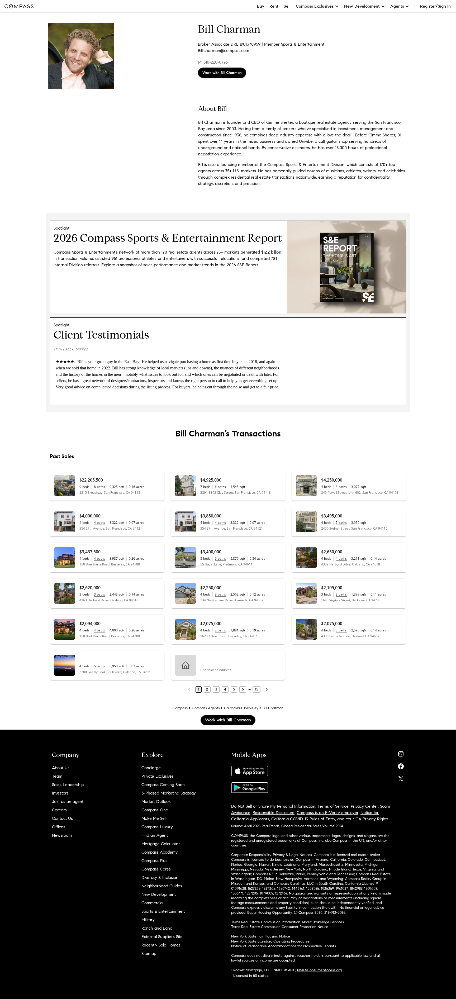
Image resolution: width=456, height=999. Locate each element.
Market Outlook (156, 801)
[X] (401, 777)
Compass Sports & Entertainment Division (305, 164)
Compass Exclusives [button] (315, 6)
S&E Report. (248, 264)
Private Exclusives (157, 776)
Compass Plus (154, 860)
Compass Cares (156, 869)
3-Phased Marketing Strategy (168, 793)
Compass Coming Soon (163, 784)
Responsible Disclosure (273, 812)
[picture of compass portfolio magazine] (346, 312)
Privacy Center (364, 806)
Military (148, 919)
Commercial (152, 902)
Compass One (154, 809)
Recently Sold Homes (160, 945)
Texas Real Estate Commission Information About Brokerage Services (287, 922)
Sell (287, 6)
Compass (180, 708)
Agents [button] (397, 6)
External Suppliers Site (162, 936)
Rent (273, 6)
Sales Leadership (68, 784)
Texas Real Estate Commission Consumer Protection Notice (279, 927)
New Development (158, 894)
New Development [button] (362, 6)
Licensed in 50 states (250, 975)
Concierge (151, 767)
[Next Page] (267, 689)
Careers (59, 809)
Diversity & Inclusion (159, 877)
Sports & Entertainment (163, 911)
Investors (60, 793)
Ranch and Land (156, 928)
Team (57, 776)
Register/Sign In (435, 6)
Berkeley (251, 708)
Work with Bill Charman (222, 72)
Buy (260, 6)
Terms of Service (333, 806)
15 (256, 689)
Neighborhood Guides (161, 885)
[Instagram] (401, 752)
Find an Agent (154, 835)
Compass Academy (159, 852)
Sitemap (148, 953)
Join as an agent (67, 801)
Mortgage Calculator (160, 843)
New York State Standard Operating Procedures (270, 941)
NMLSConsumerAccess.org (319, 970)
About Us (60, 767)
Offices (58, 826)
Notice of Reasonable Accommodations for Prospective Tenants (283, 946)
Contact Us (62, 818)
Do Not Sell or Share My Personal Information (273, 806)
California (232, 708)
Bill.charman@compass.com (223, 50)
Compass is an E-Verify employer (327, 812)
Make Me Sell (153, 818)
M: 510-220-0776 (213, 62)
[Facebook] (401, 765)
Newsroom (62, 835)
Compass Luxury (157, 826)
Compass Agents (206, 708)
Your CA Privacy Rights (367, 818)
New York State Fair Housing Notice (260, 936)
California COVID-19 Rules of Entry (303, 818)
